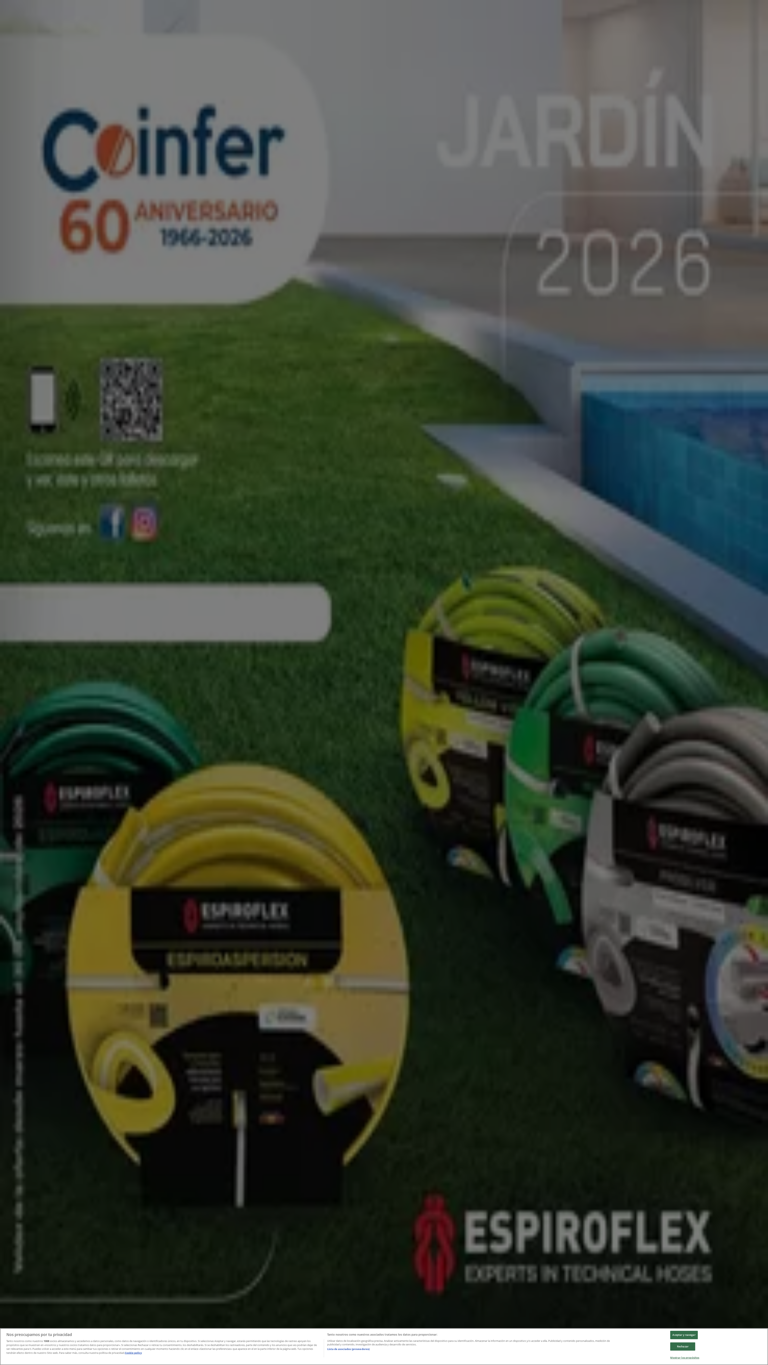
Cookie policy (133, 1353)
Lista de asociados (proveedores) (348, 1349)
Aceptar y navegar (683, 1335)
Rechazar (683, 1346)
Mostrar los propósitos (684, 1357)
